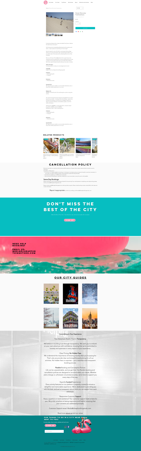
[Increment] (79, 23)
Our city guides (70, 277)
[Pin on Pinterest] (78, 31)
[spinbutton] (78, 23)
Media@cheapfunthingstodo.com (24, 252)
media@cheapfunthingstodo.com (54, 182)
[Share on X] (82, 31)
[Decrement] (76, 23)
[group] (70, 148)
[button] (79, 8)
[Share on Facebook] (76, 31)
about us (69, 413)
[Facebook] (68, 427)
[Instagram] (65, 427)
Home (47, 8)
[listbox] (79, 8)
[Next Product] (95, 145)
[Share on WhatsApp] (80, 31)
